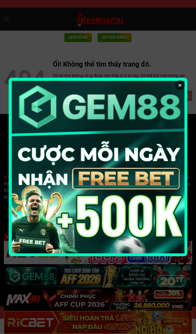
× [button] (180, 85)
